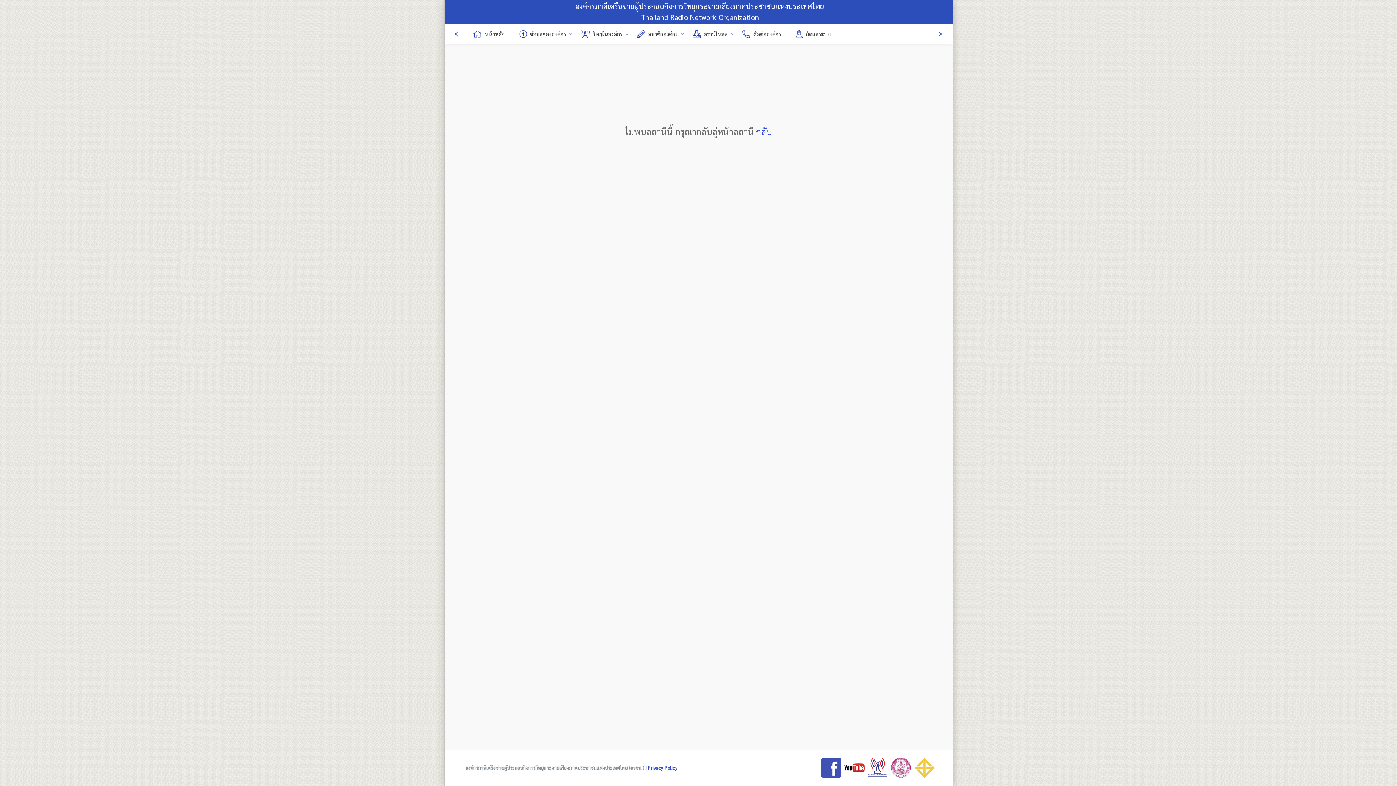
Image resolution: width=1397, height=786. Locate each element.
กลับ (764, 131)
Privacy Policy (662, 768)
